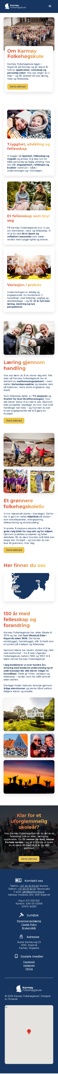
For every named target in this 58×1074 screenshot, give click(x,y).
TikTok (29, 969)
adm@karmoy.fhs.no (33, 892)
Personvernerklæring (29, 921)
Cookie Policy (29, 925)
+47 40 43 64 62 (29, 886)
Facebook (29, 962)
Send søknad (18, 86)
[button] (50, 6)
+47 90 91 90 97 (27, 889)
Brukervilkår (29, 928)
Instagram (29, 965)
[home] (15, 6)
